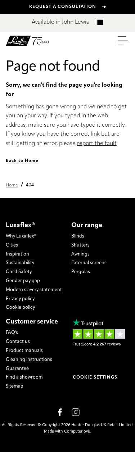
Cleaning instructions (29, 359)
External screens (89, 263)
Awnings (80, 254)
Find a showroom (24, 377)
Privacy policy (20, 299)
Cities (12, 245)
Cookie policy (20, 307)
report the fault (97, 143)
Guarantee (17, 368)
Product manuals (24, 350)
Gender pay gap (23, 281)
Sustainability (20, 263)
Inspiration (17, 254)
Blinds (77, 236)
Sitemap (14, 386)
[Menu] (123, 41)
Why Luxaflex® (21, 236)
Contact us (18, 341)
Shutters (80, 245)
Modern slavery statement (34, 290)
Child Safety (19, 272)
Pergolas (80, 272)
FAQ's (12, 332)
